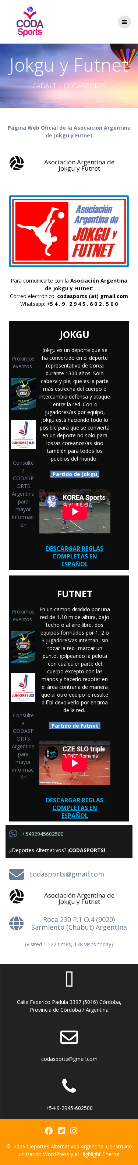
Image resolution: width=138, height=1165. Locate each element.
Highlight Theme (99, 1154)
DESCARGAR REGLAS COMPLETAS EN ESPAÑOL (74, 556)
